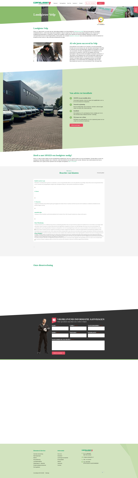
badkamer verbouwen (74, 35)
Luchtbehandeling (37, 461)
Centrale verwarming (38, 453)
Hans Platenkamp (39, 223)
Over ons (60, 453)
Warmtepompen (37, 455)
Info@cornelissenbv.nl (88, 457)
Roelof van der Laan (39, 181)
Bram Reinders (38, 233)
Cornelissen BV (37, 473)
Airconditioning (36, 459)
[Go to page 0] (34, 247)
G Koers (36, 191)
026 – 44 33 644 (72, 161)
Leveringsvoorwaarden (63, 457)
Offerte (100, 3)
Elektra (35, 457)
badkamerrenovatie (78, 31)
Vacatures (60, 463)
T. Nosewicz (37, 202)
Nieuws (59, 461)
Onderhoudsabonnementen (39, 465)
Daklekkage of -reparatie (39, 463)
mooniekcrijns (38, 212)
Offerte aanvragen (75, 125)
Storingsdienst (36, 467)
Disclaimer (60, 455)
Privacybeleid (61, 459)
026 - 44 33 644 (91, 3)
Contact (59, 465)
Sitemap (47, 473)
